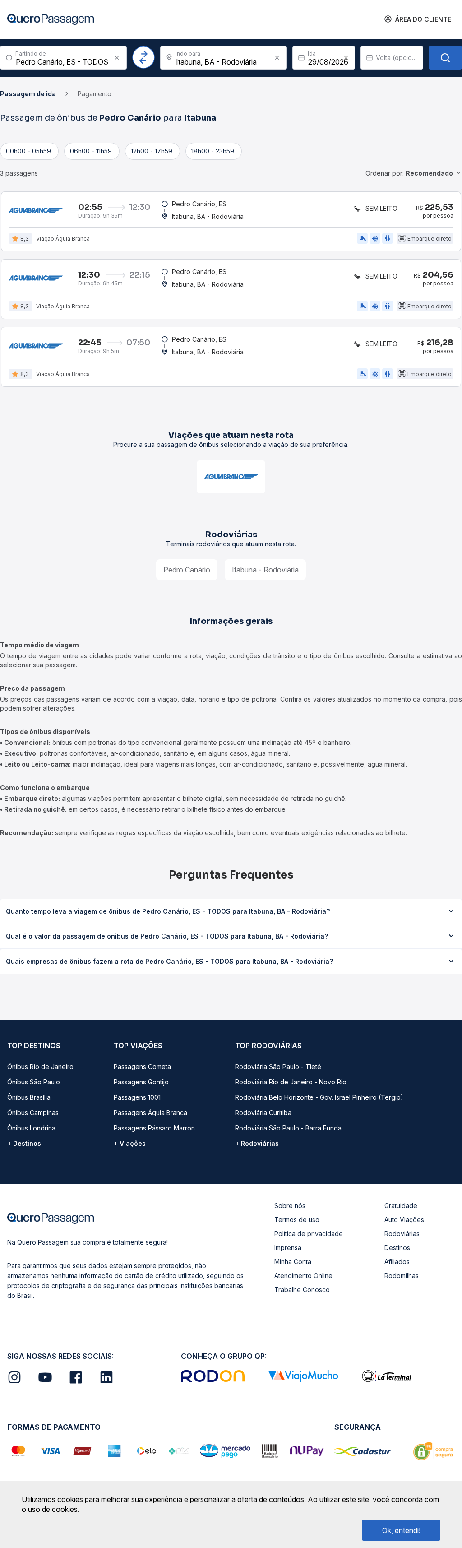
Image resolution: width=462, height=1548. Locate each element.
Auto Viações (404, 1219)
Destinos (397, 1247)
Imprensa (287, 1247)
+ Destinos (24, 1143)
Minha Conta (292, 1261)
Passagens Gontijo (141, 1082)
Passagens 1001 (137, 1097)
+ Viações (130, 1143)
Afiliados (397, 1261)
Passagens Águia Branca (150, 1112)
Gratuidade (400, 1205)
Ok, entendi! (401, 1530)
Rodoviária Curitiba (263, 1112)
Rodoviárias (402, 1233)
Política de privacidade (308, 1233)
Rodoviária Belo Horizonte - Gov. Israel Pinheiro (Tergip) (319, 1097)
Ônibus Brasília (29, 1097)
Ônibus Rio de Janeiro (40, 1066)
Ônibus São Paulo (33, 1082)
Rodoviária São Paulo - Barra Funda (288, 1128)
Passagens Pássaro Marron (154, 1128)
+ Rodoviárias (257, 1143)
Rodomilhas (401, 1275)
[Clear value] (346, 57)
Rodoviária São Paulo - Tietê (278, 1066)
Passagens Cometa (142, 1066)
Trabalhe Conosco (302, 1289)
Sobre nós (289, 1205)
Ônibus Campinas (33, 1112)
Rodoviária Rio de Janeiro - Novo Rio (290, 1082)
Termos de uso (296, 1219)
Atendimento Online (303, 1275)
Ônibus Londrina (31, 1128)
